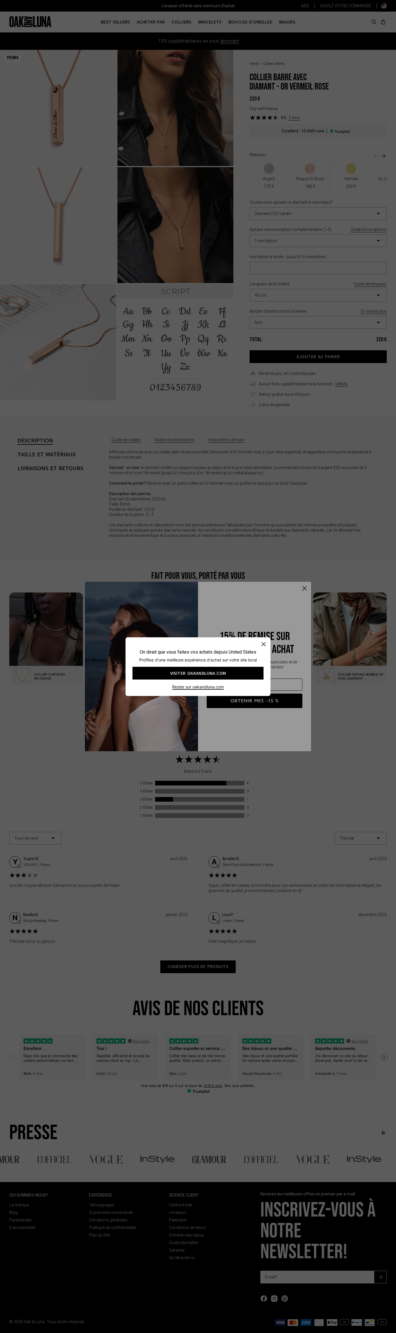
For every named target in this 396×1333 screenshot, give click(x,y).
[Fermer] (263, 644)
